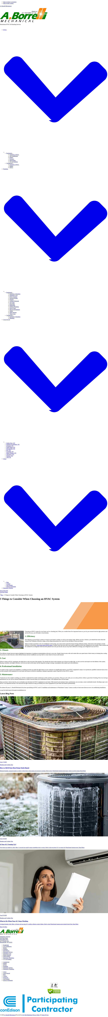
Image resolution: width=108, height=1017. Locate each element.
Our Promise (6, 979)
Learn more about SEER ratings (45, 645)
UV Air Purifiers (7, 959)
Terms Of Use (44, 1015)
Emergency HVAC (8, 952)
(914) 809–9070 (4, 939)
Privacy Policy (36, 1015)
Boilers (5, 948)
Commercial (6, 962)
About (4, 972)
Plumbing (5, 966)
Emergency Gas (7, 953)
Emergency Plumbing (8, 958)
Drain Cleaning (7, 955)
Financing (5, 977)
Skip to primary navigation (9, 2)
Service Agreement (8, 980)
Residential (6, 945)
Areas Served (6, 973)
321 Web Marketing (27, 1015)
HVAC (5, 965)
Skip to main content (8, 3)
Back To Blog (3, 927)
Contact (5, 976)
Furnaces (5, 949)
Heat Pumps (6, 950)
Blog (4, 974)
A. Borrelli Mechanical (5, 6)
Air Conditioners (7, 946)
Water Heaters (6, 956)
